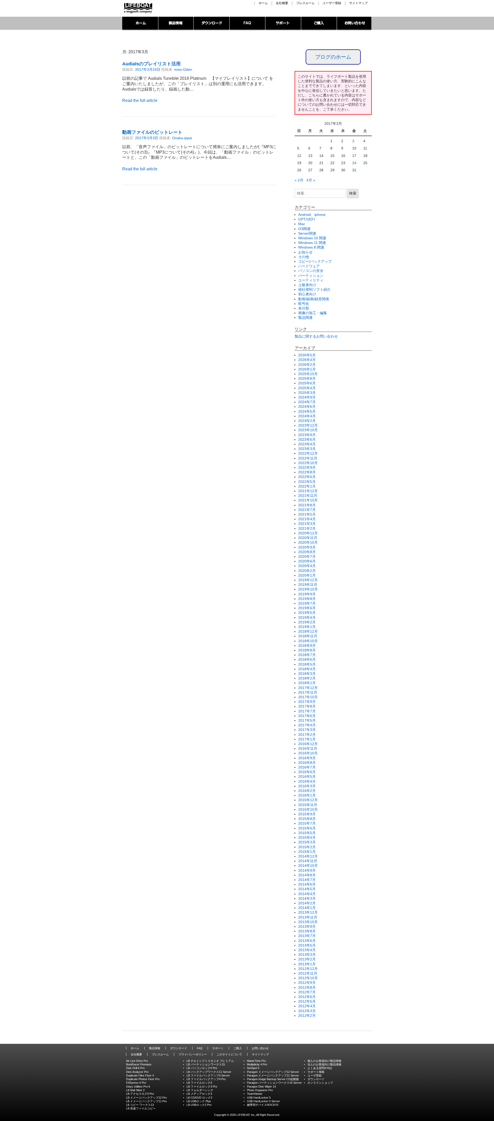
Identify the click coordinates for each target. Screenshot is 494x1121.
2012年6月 (307, 997)
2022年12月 (308, 453)
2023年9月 (307, 435)
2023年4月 (307, 444)
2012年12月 (308, 969)
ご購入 (319, 23)
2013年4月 (307, 950)
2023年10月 (308, 430)
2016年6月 (307, 772)
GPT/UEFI (306, 219)
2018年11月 (307, 636)
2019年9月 (307, 594)
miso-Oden (183, 69)
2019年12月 (308, 580)
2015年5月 (307, 833)
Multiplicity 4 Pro (257, 1064)
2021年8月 (307, 505)
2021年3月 (307, 524)
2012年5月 (307, 1001)
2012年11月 (307, 973)
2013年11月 (307, 917)
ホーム (263, 3)
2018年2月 (307, 678)
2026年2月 (307, 365)
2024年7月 (307, 402)
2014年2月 (307, 903)
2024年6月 (307, 406)
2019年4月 (307, 617)
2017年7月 (307, 711)
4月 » (310, 180)
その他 (303, 257)
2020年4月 (307, 566)
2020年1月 (307, 575)
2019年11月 (307, 584)
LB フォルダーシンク (200, 1090)
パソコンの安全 (310, 271)
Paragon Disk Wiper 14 (261, 1086)
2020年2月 (307, 571)
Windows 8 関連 (311, 247)
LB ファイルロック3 (199, 1082)
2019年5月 (307, 613)
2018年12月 (308, 631)
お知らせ (305, 252)
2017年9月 (307, 702)
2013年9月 (307, 926)
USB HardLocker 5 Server (263, 1101)
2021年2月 (307, 528)
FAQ (248, 23)
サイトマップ (358, 3)
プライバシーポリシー (193, 1054)
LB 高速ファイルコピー (141, 1108)
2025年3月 (307, 393)
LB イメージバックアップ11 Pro (146, 1101)
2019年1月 (307, 627)
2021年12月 (308, 491)
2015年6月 (307, 828)
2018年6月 (307, 659)
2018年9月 (307, 645)
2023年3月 (307, 449)
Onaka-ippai (182, 138)
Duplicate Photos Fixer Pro (143, 1079)
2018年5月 (307, 664)
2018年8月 (307, 650)
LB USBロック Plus (199, 1101)
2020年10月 (308, 542)
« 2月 (299, 180)
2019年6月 (307, 608)
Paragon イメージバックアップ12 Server (273, 1071)
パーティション (310, 275)
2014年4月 (307, 894)
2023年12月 (308, 425)
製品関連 (305, 317)
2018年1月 (307, 683)
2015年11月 (307, 805)
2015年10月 (308, 809)
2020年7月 (307, 556)
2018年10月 (308, 641)
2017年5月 (307, 720)
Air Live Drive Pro (137, 1060)
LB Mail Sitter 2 (135, 1090)
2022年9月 (307, 467)
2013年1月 (307, 964)
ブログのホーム (333, 57)
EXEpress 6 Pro (136, 1082)
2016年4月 (307, 781)
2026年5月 (307, 355)
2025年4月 (307, 388)
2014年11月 (307, 861)
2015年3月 (307, 842)
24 (354, 163)
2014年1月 (307, 908)
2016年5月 (307, 776)
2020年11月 (307, 538)
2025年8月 (307, 378)
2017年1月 (307, 739)
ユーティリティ (310, 280)
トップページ (140, 23)
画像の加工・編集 (312, 313)
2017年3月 (307, 730)
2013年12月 (308, 912)
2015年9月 (307, 814)
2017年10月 (308, 697)
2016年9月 (307, 758)
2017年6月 (307, 716)
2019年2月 (307, 622)
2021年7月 (307, 510)
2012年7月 (307, 992)
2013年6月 (307, 941)
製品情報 (176, 23)
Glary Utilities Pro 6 (138, 1086)
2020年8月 (307, 552)
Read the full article (139, 100)
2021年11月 (307, 495)
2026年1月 (307, 369)
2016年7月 (307, 767)
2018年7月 (307, 655)
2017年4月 (307, 725)
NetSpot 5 (253, 1068)
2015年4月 (307, 837)
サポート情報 (315, 1071)
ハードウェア (309, 266)
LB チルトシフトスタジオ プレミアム (210, 1060)
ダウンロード (212, 23)
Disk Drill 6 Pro (135, 1068)
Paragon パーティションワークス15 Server (274, 1082)
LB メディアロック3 (199, 1093)
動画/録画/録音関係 (313, 299)
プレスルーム (305, 3)
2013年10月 (308, 922)
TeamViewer (254, 1093)
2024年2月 (307, 421)
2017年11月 (307, 692)
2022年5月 (307, 482)
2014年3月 (307, 898)
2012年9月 (307, 983)
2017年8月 (307, 706)
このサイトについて (229, 1054)
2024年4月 (307, 416)
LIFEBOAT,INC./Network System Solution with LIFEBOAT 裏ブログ (137, 8)
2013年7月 (307, 936)
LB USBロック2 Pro (199, 1104)
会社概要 (282, 3)
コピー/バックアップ (315, 261)
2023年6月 (307, 439)
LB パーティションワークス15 (206, 1064)
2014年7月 (307, 880)
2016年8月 (307, 763)
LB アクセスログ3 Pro (140, 1093)
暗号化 (303, 304)
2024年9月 (307, 397)
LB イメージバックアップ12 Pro (146, 1097)
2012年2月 (307, 1015)
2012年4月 (307, 1006)
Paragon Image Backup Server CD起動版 (273, 1079)
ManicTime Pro (256, 1060)
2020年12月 (308, 533)
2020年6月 (307, 561)
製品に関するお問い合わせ (316, 336)
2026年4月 (307, 360)
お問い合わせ (354, 23)
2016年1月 (307, 795)
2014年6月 (307, 884)
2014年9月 (307, 870)
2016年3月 (307, 786)
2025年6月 (307, 383)
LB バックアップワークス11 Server (209, 1071)
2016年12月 (308, 744)
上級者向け (307, 285)
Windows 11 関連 (312, 243)
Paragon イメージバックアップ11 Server (273, 1075)
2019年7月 (307, 603)
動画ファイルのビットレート (152, 132)
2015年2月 (307, 847)
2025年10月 (308, 374)
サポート (283, 23)
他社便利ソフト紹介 (314, 289)
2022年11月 (307, 458)
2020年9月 (307, 547)
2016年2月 (307, 791)
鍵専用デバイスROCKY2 (262, 1104)
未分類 (303, 308)
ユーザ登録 (314, 1075)
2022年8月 (307, 472)
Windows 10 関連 (312, 238)
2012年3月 (307, 1011)
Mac (301, 224)
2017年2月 (307, 734)
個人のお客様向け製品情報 (324, 1060)
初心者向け (307, 294)
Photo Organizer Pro (260, 1090)
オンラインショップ (320, 1082)
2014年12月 (308, 856)
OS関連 (304, 229)
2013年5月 (307, 945)
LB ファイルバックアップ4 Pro (206, 1079)
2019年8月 (307, 599)
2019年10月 (308, 589)
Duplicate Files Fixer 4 (140, 1075)
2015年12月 (308, 800)
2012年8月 (307, 987)
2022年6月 (307, 477)
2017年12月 (308, 688)
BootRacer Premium (138, 1064)
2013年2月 (307, 959)
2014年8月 (307, 875)
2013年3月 (307, 954)
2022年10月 (308, 463)
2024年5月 (307, 411)
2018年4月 (307, 669)
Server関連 (307, 233)
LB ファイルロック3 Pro (202, 1086)
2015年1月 (307, 852)
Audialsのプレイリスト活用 (151, 63)
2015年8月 (307, 819)
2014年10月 (308, 865)
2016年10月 (308, 753)
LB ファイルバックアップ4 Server (208, 1075)
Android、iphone (311, 215)
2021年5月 (307, 514)
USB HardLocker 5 (259, 1097)
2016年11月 (307, 748)
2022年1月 (307, 486)
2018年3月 (307, 674)
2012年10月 (308, 978)
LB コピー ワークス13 (140, 1104)
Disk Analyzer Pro (137, 1071)
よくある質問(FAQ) (319, 1068)
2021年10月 (308, 500)
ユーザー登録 (332, 3)
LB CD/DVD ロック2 (199, 1097)
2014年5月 (307, 889)
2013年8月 (307, 931)
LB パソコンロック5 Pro (202, 1068)
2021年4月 (307, 519)
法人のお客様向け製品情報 (324, 1064)
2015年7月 (307, 823)
